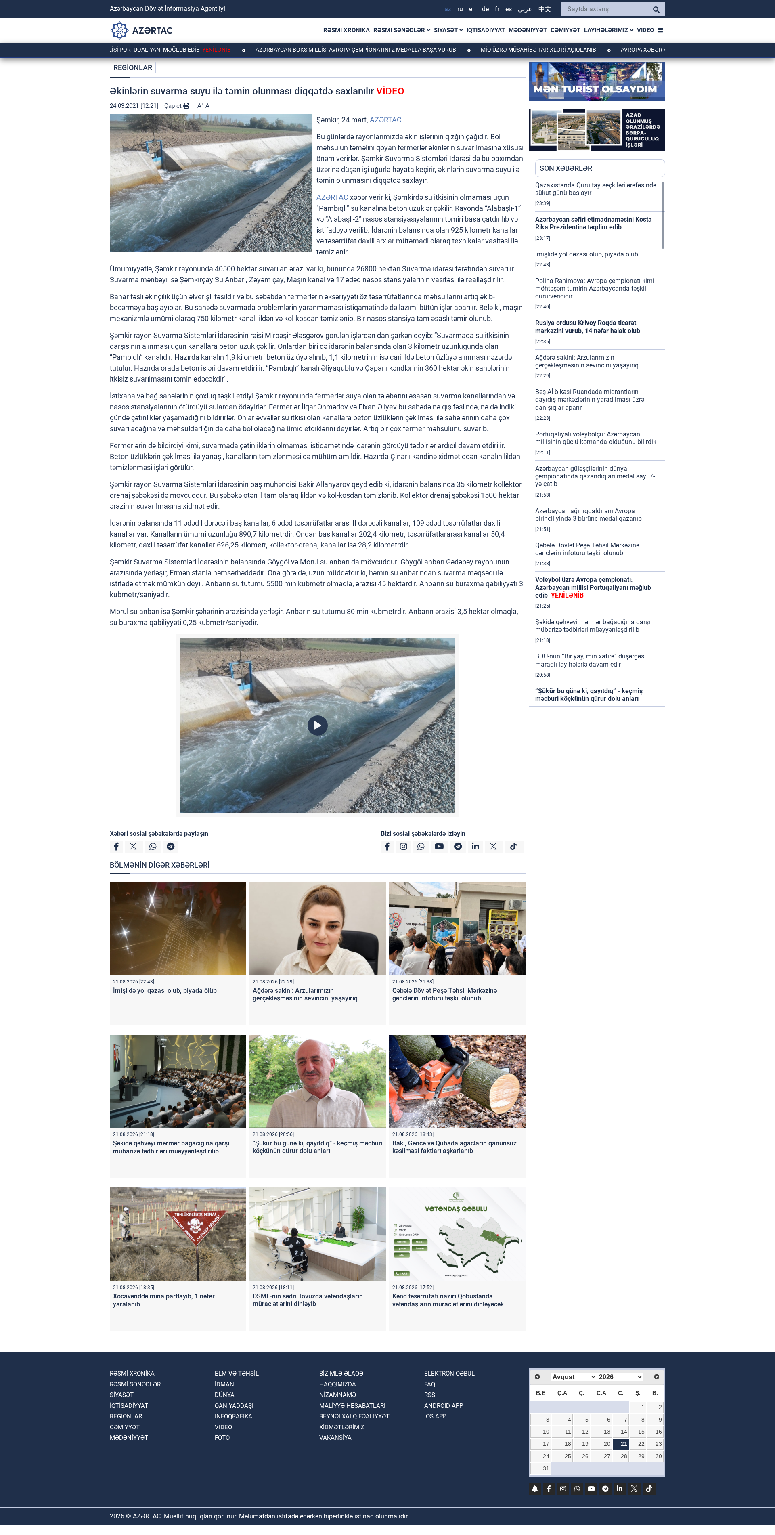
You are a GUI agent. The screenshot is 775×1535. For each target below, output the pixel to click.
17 (546, 1444)
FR (497, 9)
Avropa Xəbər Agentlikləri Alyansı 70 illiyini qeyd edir (643, 49)
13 (607, 1431)
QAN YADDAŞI (234, 1405)
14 (624, 1431)
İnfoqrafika (233, 1416)
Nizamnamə (337, 1395)
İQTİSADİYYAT (486, 30)
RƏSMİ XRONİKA (346, 30)
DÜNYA (225, 1395)
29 (641, 1456)
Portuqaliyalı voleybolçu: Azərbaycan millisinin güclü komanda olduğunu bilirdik (595, 438)
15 (641, 1431)
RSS (429, 1395)
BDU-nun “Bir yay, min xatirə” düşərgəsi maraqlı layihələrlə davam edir (590, 660)
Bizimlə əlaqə (341, 1373)
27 (607, 1456)
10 (546, 1431)
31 (546, 1468)
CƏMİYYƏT (565, 30)
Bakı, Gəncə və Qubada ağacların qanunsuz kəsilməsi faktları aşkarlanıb (454, 1147)
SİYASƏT (446, 30)
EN (472, 9)
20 (607, 1444)
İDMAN (224, 1384)
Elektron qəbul (449, 1373)
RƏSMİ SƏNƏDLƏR (400, 30)
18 (568, 1444)
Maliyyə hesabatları (352, 1405)
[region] (600, 443)
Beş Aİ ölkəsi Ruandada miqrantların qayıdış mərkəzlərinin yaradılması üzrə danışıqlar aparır (589, 399)
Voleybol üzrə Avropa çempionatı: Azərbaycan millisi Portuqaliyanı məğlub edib (593, 587)
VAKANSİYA (335, 1437)
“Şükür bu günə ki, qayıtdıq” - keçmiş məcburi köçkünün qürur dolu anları (318, 1147)
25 (568, 1456)
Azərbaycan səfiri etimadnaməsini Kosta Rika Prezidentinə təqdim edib (593, 223)
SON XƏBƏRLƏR (566, 168)
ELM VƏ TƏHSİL (237, 1373)
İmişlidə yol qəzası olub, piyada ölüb (165, 990)
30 (659, 1456)
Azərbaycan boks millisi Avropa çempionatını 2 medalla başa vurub (297, 49)
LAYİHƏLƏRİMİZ (607, 30)
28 (624, 1456)
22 (641, 1444)
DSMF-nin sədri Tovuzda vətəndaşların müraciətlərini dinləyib (308, 1300)
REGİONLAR (132, 67)
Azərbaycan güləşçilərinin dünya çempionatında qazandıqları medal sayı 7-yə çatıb (595, 476)
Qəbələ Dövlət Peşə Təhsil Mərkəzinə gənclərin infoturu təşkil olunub (444, 994)
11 (568, 1431)
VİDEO (645, 30)
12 (585, 1431)
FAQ (429, 1384)
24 (546, 1456)
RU (460, 9)
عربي (525, 9)
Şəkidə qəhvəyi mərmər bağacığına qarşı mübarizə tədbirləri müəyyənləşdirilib (171, 1147)
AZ (447, 9)
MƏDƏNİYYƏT (528, 30)
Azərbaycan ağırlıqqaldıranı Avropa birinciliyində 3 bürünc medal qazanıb (588, 514)
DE (485, 9)
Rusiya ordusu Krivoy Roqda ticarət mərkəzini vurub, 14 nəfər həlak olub (587, 326)
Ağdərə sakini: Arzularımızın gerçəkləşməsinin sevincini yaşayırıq (305, 994)
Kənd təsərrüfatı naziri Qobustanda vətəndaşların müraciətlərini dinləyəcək (448, 1300)
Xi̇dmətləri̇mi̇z (341, 1427)
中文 (544, 9)
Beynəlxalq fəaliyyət (354, 1416)
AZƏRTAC (386, 119)
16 (659, 1431)
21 (624, 1444)
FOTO (222, 1437)
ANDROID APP (443, 1405)
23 (659, 1444)
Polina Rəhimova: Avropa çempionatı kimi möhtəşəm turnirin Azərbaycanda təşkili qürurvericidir (594, 288)
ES (508, 9)
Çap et (173, 105)
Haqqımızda (337, 1384)
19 (585, 1444)
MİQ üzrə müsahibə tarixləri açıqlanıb (479, 49)
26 (585, 1456)
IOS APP (435, 1416)
